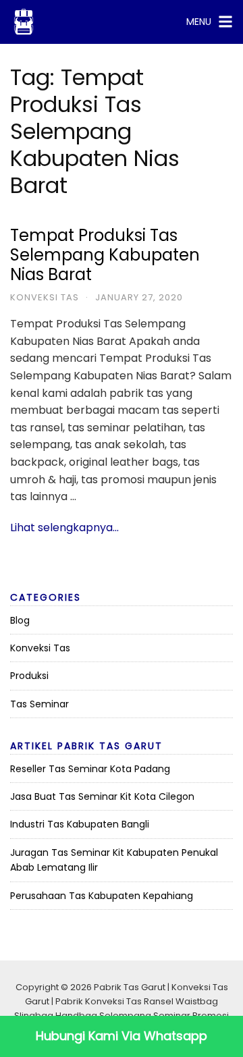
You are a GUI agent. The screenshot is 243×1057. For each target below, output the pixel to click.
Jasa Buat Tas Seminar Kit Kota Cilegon (102, 796)
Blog (20, 620)
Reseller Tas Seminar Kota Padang (90, 769)
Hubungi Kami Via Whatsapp (121, 1035)
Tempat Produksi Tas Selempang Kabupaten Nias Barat (105, 255)
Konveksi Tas (44, 297)
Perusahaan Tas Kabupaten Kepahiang (101, 895)
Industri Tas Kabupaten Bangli (79, 824)
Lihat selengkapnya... (64, 527)
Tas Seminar (39, 704)
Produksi (29, 675)
